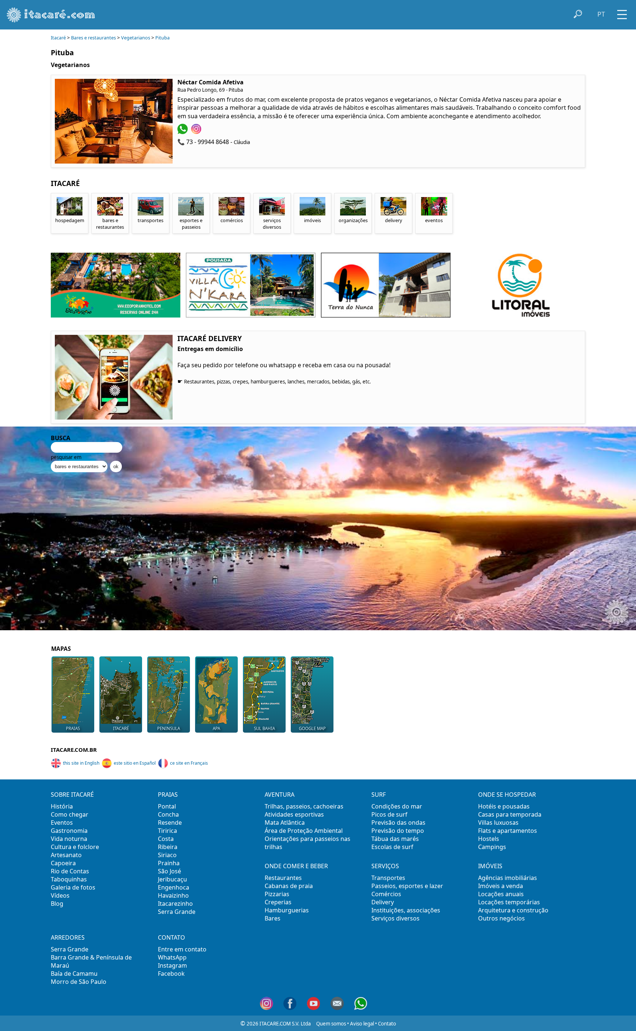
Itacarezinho (175, 904)
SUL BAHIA (264, 728)
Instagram (172, 965)
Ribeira (167, 847)
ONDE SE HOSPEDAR (507, 794)
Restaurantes (283, 878)
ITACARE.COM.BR (74, 749)
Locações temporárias (509, 902)
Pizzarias (277, 894)
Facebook (171, 973)
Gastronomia (69, 831)
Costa (166, 839)
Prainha (169, 863)
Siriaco (167, 855)
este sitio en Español (135, 763)
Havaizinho (173, 895)
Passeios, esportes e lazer (407, 886)
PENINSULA (168, 728)
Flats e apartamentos (507, 831)
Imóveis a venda (500, 886)
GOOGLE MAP (312, 728)
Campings (492, 847)
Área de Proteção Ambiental (304, 831)
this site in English (81, 763)
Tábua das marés (395, 839)
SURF (378, 794)
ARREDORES (68, 937)
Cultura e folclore (75, 847)
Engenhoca (173, 887)
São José (169, 871)
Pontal (167, 806)
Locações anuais (501, 894)
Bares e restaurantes (93, 38)
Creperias (278, 902)
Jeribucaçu (172, 879)
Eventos (62, 822)
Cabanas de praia (289, 886)
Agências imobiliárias (507, 878)
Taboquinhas (69, 879)
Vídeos (60, 895)
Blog (57, 904)
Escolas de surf (392, 847)
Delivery (382, 902)
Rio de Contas (70, 871)
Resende (170, 822)
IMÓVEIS (490, 866)
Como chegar (69, 814)
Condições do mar (396, 806)
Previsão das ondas (398, 822)
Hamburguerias (287, 910)
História (62, 806)
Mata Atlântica (285, 822)
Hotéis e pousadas (504, 806)
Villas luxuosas (498, 822)
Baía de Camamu (74, 973)
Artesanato (66, 855)
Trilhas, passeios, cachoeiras (304, 806)
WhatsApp (172, 957)
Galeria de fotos (73, 887)
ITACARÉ (121, 728)
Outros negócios (501, 918)
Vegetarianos (135, 38)
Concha (168, 814)
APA (216, 728)
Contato (387, 1023)
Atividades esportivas (294, 814)
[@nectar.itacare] (197, 132)
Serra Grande (176, 912)
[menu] (622, 12)
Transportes (388, 878)
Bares (272, 918)
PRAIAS (73, 728)
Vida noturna (69, 839)
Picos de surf (389, 814)
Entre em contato (182, 949)
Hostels (488, 839)
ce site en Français (189, 763)
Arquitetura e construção (513, 910)
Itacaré (58, 38)
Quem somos (331, 1023)
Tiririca (167, 831)
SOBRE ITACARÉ (72, 794)
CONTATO (171, 937)
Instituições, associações (405, 910)
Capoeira (63, 863)
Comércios (386, 894)
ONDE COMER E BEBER (296, 866)
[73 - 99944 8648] (183, 132)
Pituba (162, 38)
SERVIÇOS (385, 866)
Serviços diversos (395, 918)
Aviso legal (362, 1023)
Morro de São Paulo (78, 982)
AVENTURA (279, 794)
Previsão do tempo (397, 831)
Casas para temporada (509, 814)
